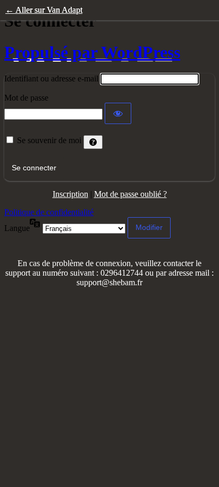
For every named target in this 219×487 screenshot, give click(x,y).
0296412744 (122, 272)
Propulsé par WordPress (92, 52)
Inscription (70, 194)
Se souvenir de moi (49, 140)
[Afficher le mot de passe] (118, 113)
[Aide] (93, 142)
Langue (17, 228)
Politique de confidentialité (49, 212)
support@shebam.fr (109, 282)
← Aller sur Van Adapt (43, 9)
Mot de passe (26, 97)
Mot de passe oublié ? (130, 194)
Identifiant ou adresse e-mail (51, 78)
